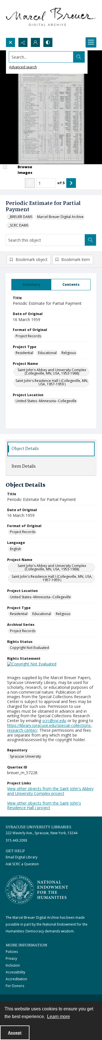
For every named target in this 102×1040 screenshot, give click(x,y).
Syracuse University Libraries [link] (38, 827)
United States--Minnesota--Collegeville (46, 400)
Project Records (28, 336)
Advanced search (23, 67)
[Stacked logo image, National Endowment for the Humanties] (37, 889)
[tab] (31, 284)
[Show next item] (71, 183)
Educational (47, 352)
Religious (68, 352)
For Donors (15, 985)
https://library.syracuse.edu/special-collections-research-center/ (49, 728)
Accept (15, 1032)
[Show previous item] (30, 183)
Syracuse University (25, 756)
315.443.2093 (16, 840)
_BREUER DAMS (20, 216)
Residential (24, 352)
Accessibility (15, 972)
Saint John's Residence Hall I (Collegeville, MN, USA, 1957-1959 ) (52, 382)
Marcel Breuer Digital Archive (60, 216)
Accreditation (16, 979)
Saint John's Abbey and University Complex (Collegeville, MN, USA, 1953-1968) (52, 371)
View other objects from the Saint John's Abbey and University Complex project (50, 791)
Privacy (11, 958)
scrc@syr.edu (54, 720)
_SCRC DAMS (18, 225)
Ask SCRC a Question (22, 864)
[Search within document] (90, 240)
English (15, 548)
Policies (12, 951)
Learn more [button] (58, 1016)
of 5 (61, 182)
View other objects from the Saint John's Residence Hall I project (44, 805)
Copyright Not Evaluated (29, 647)
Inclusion (13, 965)
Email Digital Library (21, 857)
